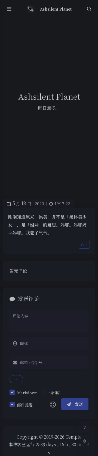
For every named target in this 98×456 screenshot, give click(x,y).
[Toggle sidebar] (9, 9)
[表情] (53, 404)
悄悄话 (55, 392)
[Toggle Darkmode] (84, 427)
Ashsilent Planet (56, 9)
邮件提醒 (24, 405)
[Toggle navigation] (89, 9)
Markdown (27, 392)
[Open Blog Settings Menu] (84, 440)
